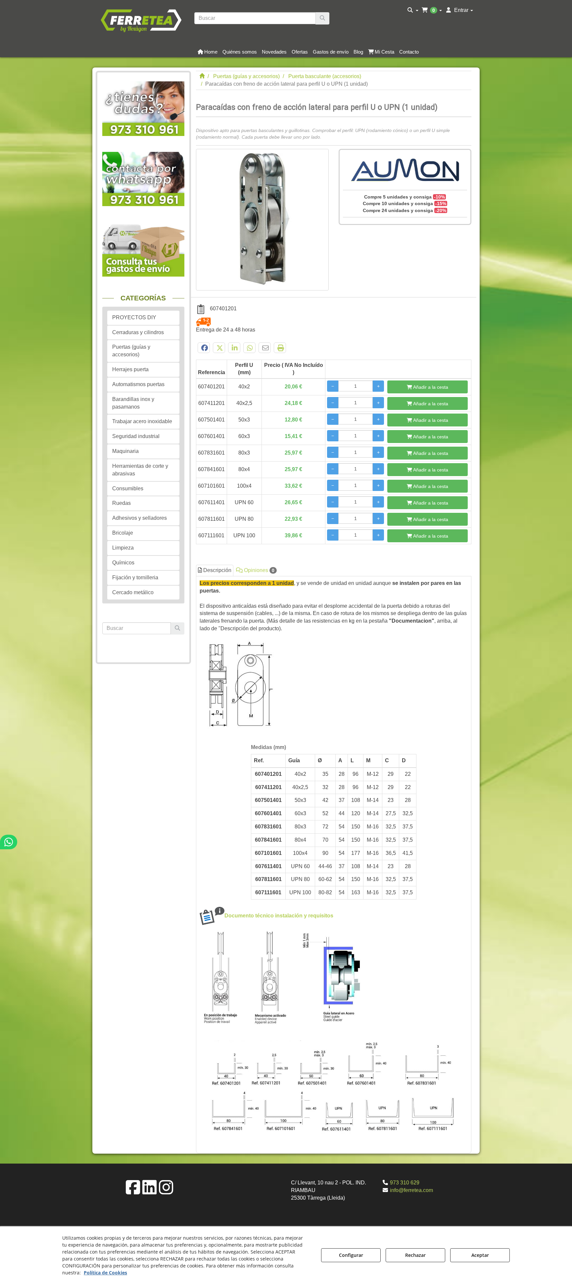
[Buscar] (322, 18)
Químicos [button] (123, 562)
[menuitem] (413, 10)
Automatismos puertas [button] (138, 384)
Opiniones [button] (258, 570)
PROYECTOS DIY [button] (134, 317)
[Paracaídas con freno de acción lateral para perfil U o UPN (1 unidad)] (262, 220)
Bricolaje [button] (122, 533)
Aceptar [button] (480, 1255)
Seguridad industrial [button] (136, 436)
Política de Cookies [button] (105, 1272)
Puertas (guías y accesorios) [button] (131, 350)
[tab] (334, 863)
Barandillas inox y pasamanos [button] (133, 403)
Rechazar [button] (415, 1255)
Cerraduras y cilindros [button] (138, 332)
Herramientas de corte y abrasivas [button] (140, 469)
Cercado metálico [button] (133, 592)
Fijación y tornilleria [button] (135, 577)
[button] (140, 20)
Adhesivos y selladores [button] (139, 518)
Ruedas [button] (121, 503)
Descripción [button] (216, 570)
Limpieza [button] (123, 548)
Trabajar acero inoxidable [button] (142, 421)
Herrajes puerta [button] (130, 369)
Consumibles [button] (127, 488)
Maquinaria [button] (125, 451)
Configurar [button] (351, 1255)
